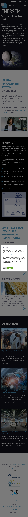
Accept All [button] (10, 268)
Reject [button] (4, 268)
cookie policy (11, 254)
